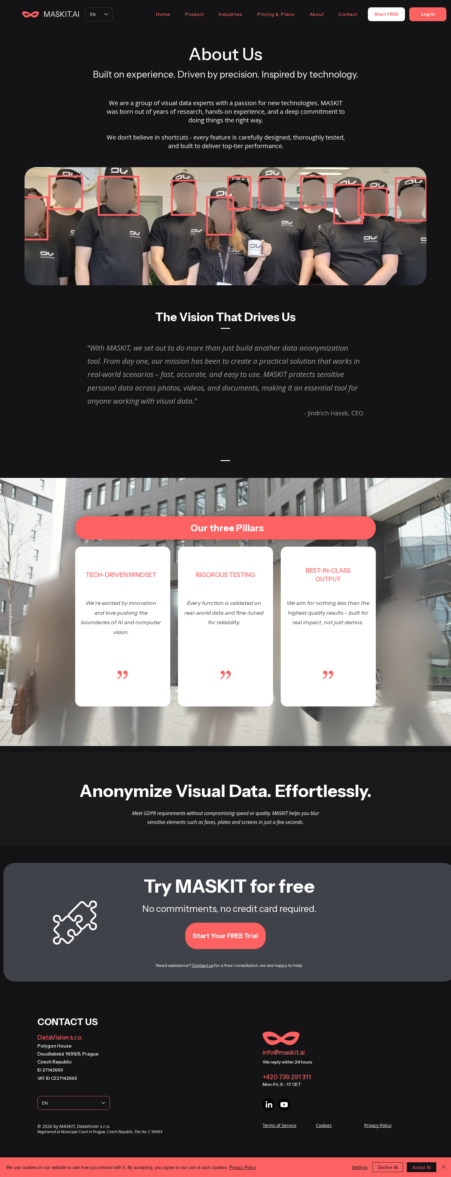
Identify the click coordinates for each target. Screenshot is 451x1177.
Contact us (202, 965)
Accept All (421, 1167)
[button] (194, 14)
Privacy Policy (242, 1167)
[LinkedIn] (269, 1104)
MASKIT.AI (61, 14)
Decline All (388, 1167)
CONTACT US (67, 1022)
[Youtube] (284, 1104)
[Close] (443, 1167)
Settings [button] (360, 1167)
